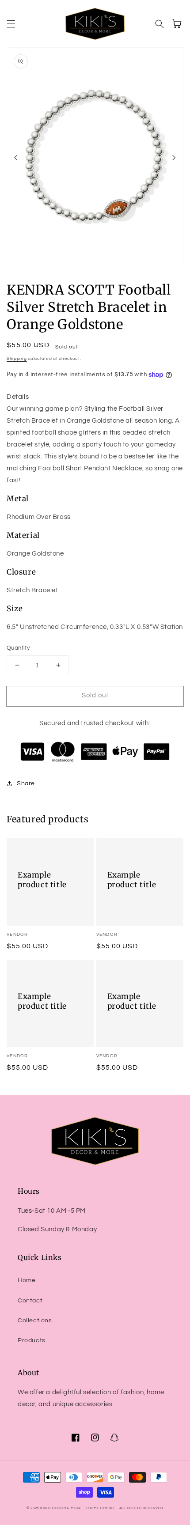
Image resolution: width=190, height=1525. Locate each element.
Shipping (17, 358)
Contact (30, 1301)
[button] (11, 24)
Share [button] (26, 783)
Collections (35, 1320)
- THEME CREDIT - (101, 1508)
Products (32, 1340)
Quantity (18, 648)
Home (26, 1280)
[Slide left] (16, 158)
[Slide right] (174, 158)
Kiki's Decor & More (61, 1508)
